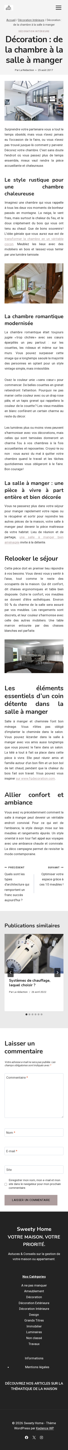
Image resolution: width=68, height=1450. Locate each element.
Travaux (34, 1344)
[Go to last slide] (11, 972)
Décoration (34, 1297)
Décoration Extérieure (34, 1303)
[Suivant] (57, 972)
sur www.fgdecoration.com (35, 778)
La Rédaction (26, 70)
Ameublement (34, 1291)
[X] (34, 1437)
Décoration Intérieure (34, 31)
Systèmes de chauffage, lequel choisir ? (29, 983)
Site (9, 1170)
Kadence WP (45, 1428)
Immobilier (34, 1326)
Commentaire (17, 1077)
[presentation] (34, 954)
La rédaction (21, 991)
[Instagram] (41, 1437)
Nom (10, 1132)
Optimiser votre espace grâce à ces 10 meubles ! (51, 876)
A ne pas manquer (34, 1285)
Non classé (34, 1338)
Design (34, 1315)
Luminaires (34, 1332)
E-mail (11, 1151)
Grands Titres (34, 1320)
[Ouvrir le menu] (58, 7)
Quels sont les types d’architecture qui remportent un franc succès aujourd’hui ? (17, 884)
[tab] (26, 1014)
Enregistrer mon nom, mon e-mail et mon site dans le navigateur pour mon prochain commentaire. (35, 1184)
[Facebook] (26, 1437)
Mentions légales (37, 1367)
